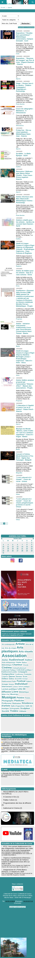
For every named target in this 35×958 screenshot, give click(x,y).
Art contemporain (8, 644)
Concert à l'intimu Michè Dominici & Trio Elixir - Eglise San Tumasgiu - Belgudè (24, 457)
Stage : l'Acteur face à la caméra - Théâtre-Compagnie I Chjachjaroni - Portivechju (24, 87)
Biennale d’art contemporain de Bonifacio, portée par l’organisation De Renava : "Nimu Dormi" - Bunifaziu (17, 772)
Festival (21, 681)
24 (3, 551)
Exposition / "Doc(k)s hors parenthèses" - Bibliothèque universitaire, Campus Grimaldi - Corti (24, 37)
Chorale (25, 665)
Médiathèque (24, 692)
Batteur (24, 662)
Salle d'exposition (18, 706)
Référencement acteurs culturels (14, 631)
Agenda (10, 7)
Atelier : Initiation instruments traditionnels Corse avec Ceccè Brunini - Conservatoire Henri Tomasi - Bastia (24, 328)
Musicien (14, 694)
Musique (9, 697)
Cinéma (7, 667)
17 (3, 549)
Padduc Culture (8, 800)
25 (8, 551)
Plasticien (19, 700)
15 (27, 547)
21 (22, 549)
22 (27, 549)
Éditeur (11, 679)
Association (14, 655)
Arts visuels (26, 651)
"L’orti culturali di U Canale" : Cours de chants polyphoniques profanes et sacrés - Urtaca (24, 503)
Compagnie (22, 672)
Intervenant (7, 686)
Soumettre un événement (26, 27)
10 (3, 547)
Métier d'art (6, 694)
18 (8, 549)
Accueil (3, 7)
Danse (12, 676)
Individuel (21, 683)
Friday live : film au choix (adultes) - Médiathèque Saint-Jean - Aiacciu (23, 133)
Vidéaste (22, 711)
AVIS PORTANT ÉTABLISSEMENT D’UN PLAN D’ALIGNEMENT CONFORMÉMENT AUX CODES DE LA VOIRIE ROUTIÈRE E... (17, 853)
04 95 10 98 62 (10, 901)
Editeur (5, 679)
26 (13, 551)
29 (27, 551)
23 (31, 549)
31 (3, 553)
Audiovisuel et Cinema (11, 808)
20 (17, 549)
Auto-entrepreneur (8, 662)
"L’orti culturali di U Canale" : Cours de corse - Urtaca (23, 479)
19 (13, 549)
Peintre (20, 697)
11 (8, 547)
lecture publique (24, 686)
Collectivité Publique (9, 670)
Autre (18, 662)
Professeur (7, 703)
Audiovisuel (16, 659)
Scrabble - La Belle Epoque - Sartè (23, 154)
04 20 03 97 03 (28, 901)
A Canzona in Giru (9, 797)
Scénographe (15, 708)
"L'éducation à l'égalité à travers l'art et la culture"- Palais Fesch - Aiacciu (25, 408)
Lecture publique (9, 689)
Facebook (21, 563)
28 (22, 551)
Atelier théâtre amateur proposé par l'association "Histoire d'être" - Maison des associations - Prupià (25, 384)
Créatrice (5, 676)
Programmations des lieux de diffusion (17, 803)
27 (17, 551)
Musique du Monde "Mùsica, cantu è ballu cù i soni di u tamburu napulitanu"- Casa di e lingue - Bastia (24, 432)
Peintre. (28, 698)
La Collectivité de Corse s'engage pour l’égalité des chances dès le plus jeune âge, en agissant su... (16, 866)
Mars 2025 (17, 538)
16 (31, 547)
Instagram (13, 563)
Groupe (5, 684)
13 (17, 547)
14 (22, 547)
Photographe (7, 701)
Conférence (19, 674)
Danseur (19, 676)
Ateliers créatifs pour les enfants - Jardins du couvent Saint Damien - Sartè (25, 223)
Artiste (20, 643)
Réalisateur (16, 703)
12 (13, 547)
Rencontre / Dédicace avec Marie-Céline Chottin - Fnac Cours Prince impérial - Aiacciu (24, 175)
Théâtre (14, 711)
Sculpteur (25, 708)
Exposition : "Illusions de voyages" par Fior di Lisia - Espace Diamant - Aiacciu (25, 61)
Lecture (15, 686)
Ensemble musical (21, 679)
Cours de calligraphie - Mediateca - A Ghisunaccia (25, 111)
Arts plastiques (12, 649)
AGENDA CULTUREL (17, 536)
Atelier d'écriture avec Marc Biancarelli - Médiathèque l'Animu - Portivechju (24, 200)
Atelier (5, 660)
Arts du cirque (10, 648)
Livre (15, 691)
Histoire (11, 684)
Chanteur (17, 664)
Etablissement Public (9, 681)
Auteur (28, 660)
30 (31, 551)
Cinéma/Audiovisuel (19, 668)
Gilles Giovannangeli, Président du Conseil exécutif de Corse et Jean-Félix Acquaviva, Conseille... (17, 874)
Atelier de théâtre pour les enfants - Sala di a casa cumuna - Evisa (25, 273)
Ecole (25, 676)
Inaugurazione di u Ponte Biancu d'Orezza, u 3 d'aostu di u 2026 (14, 871)
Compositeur (8, 674)
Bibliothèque (7, 665)
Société (5, 711)
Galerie (29, 681)
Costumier (28, 674)
